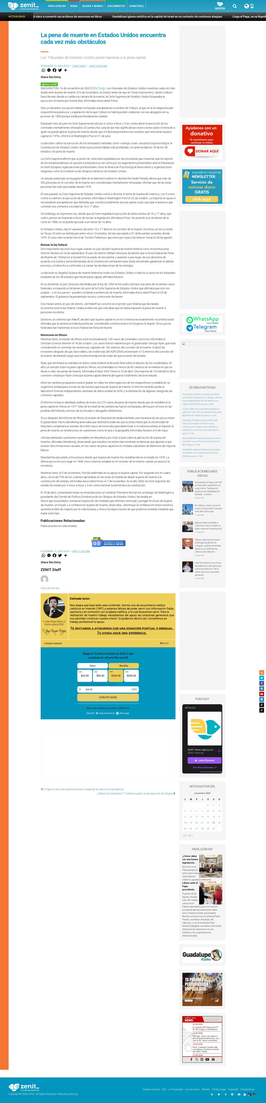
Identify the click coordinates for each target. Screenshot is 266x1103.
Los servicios (192, 1089)
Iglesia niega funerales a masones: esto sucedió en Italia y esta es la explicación (208, 525)
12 (191, 817)
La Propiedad (175, 1089)
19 (191, 823)
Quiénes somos (151, 1089)
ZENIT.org (98, 88)
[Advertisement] (108, 759)
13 (196, 817)
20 (196, 823)
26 (191, 828)
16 (213, 817)
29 (208, 828)
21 (202, 823)
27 (196, 828)
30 (213, 828)
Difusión (206, 1089)
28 (202, 828)
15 (208, 817)
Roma (74, 6)
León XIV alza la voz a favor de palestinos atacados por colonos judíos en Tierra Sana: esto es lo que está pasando (208, 569)
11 (185, 817)
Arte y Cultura (98, 66)
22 (208, 823)
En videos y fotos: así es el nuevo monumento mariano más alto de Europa (208, 508)
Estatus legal (219, 1089)
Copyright (233, 1089)
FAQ (164, 1089)
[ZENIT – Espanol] (27, 6)
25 (185, 828)
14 (202, 817)
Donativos (136, 6)
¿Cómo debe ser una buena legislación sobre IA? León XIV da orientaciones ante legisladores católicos (202, 412)
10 (219, 811)
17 (219, 817)
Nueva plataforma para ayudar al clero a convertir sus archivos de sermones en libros (201, 441)
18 (185, 823)
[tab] (192, 1019)
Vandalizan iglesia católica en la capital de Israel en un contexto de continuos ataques (94, 16)
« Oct (184, 835)
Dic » (190, 835)
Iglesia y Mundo (92, 6)
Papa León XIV (57, 6)
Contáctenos (247, 1089)
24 (219, 823)
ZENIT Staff (79, 66)
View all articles (50, 588)
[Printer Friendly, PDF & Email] (49, 84)
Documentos (116, 6)
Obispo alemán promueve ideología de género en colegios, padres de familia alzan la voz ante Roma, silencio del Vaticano (208, 545)
